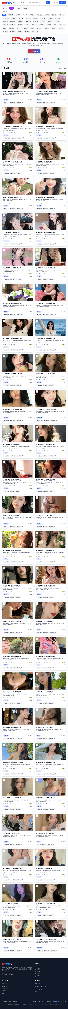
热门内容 (50, 18)
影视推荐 (20, 25)
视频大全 (54, 28)
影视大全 (35, 21)
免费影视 (17, 15)
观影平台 (20, 31)
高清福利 (57, 18)
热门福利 (39, 15)
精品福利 (10, 15)
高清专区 (57, 21)
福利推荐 (20, 21)
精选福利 (34, 25)
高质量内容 (35, 31)
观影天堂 (50, 21)
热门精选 (27, 31)
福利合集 (61, 15)
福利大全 (12, 25)
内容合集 (49, 25)
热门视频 (37, 969)
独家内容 (5, 25)
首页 (14, 2)
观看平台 (62, 25)
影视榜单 (27, 25)
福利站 (4, 28)
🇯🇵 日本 (18, 8)
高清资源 (41, 25)
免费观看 (43, 18)
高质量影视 (6, 18)
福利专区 (25, 15)
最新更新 (37, 971)
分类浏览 (22, 2)
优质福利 (35, 18)
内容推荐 (46, 28)
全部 (11, 8)
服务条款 (41, 1001)
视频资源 (26, 28)
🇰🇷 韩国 (25, 8)
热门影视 (4, 991)
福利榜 (32, 28)
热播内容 (11, 28)
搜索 (48, 2)
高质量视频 (28, 21)
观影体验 (61, 28)
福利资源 (12, 31)
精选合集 (12, 21)
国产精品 (32, 15)
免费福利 (13, 18)
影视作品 (39, 28)
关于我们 (37, 976)
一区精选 (5, 31)
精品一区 (4, 984)
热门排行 (28, 18)
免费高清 (46, 15)
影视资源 (5, 21)
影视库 (56, 25)
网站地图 (48, 1001)
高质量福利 (5, 988)
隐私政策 (35, 1001)
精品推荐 (21, 18)
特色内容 (54, 15)
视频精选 (43, 21)
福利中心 (18, 28)
